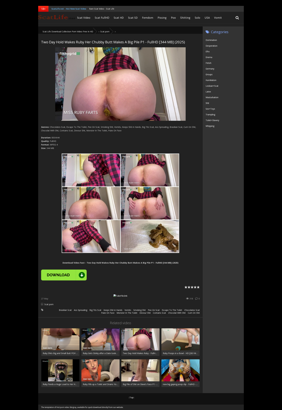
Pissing (162, 17)
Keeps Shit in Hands (113, 310)
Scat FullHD (102, 17)
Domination (211, 40)
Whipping (210, 126)
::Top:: (131, 397)
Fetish (208, 63)
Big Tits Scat (95, 310)
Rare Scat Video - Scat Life (101, 8)
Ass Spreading (80, 310)
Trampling (210, 114)
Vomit (218, 17)
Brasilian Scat (65, 310)
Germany (210, 68)
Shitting (185, 17)
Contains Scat (159, 312)
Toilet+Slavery (212, 120)
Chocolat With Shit (177, 312)
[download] (64, 275)
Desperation (211, 45)
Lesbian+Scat (212, 85)
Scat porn (48, 304)
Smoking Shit (139, 310)
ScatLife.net (56, 18)
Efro (208, 51)
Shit (207, 103)
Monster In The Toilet (127, 312)
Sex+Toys (210, 108)
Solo (197, 17)
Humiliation (211, 80)
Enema (209, 57)
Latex (208, 91)
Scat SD (133, 17)
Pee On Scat (154, 310)
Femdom (147, 17)
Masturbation (212, 97)
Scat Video (83, 17)
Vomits (128, 310)
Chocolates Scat (192, 310)
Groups (209, 74)
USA (207, 17)
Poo (173, 17)
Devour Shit (145, 312)
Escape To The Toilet (172, 310)
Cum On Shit (194, 312)
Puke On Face (107, 312)
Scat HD (119, 17)
